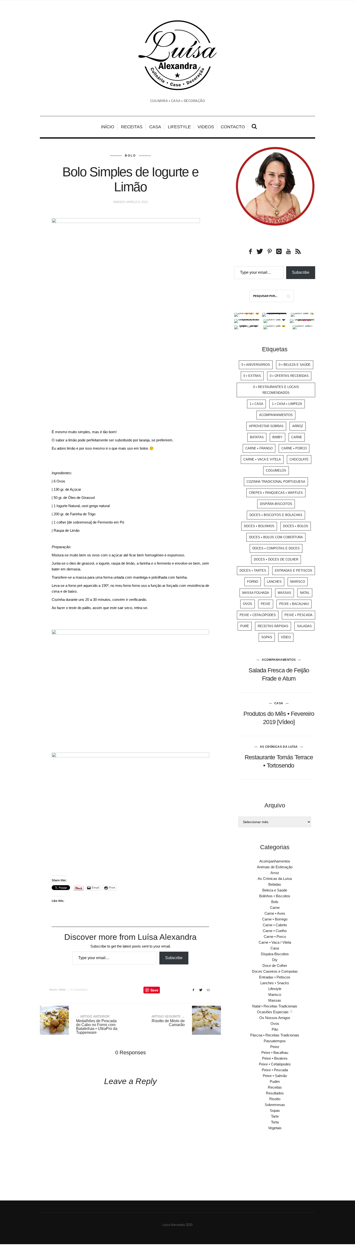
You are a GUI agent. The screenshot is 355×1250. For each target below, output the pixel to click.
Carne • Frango (259, 448)
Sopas (266, 637)
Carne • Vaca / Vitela (275, 942)
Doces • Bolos (57, 989)
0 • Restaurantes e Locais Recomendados (276, 390)
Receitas (131, 126)
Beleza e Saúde (274, 890)
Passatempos (275, 1041)
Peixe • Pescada (298, 615)
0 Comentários (79, 989)
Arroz (297, 426)
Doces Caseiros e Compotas (275, 971)
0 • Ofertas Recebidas (289, 376)
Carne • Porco (294, 448)
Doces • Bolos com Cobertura (276, 537)
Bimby (277, 437)
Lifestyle (179, 126)
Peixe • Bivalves (275, 1058)
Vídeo (286, 637)
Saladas (304, 626)
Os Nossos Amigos (274, 1018)
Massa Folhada (255, 593)
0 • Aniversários (255, 364)
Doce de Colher (275, 965)
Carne (296, 437)
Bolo (130, 155)
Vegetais (275, 1128)
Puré (244, 626)
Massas (284, 593)
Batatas (257, 437)
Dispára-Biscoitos (276, 504)
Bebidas (274, 884)
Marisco (297, 581)
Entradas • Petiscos (274, 977)
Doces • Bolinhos (259, 526)
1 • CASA (256, 404)
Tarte (275, 1116)
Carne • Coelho (275, 931)
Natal (305, 593)
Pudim (275, 1081)
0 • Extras (252, 376)
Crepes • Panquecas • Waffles (276, 493)
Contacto (233, 126)
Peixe (265, 604)
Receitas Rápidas (273, 626)
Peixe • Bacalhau (294, 604)
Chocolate (299, 459)
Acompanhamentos (276, 415)
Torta (275, 1122)
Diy (274, 960)
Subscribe (174, 958)
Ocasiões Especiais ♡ (275, 1012)
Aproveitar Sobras (266, 426)
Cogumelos (276, 470)
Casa (155, 126)
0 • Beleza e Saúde (295, 364)
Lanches (274, 581)
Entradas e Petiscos (293, 570)
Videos (206, 126)
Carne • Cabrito (275, 925)
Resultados (275, 1093)
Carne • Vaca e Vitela (262, 459)
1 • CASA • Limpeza (287, 404)
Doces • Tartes (253, 570)
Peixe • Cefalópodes (258, 615)
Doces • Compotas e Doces (276, 548)
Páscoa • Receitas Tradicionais (274, 1035)
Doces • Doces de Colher (276, 559)
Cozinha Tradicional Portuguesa (276, 481)
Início (107, 126)
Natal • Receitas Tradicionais (274, 1006)
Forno (252, 581)
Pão (275, 1029)
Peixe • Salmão (275, 1076)
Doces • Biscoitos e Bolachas (275, 515)
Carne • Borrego (274, 919)
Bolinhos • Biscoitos (274, 896)
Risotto (274, 1099)
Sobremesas (275, 1105)
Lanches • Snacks (274, 983)
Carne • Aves (274, 913)
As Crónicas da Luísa (279, 746)
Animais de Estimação (274, 867)
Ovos (247, 604)
